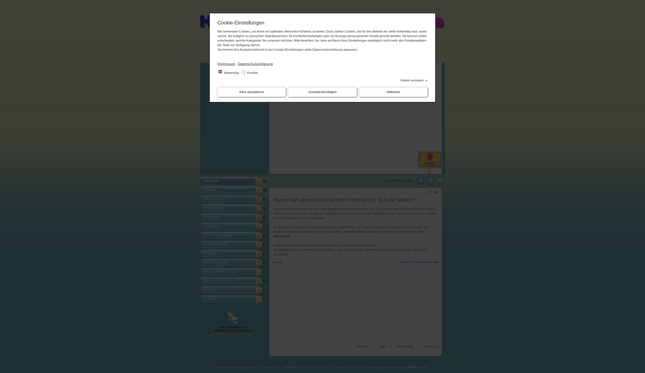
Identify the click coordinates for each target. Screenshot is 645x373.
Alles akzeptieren (251, 92)
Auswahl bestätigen (322, 92)
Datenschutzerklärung (255, 64)
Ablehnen (393, 92)
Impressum (226, 64)
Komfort (252, 73)
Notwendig (231, 73)
